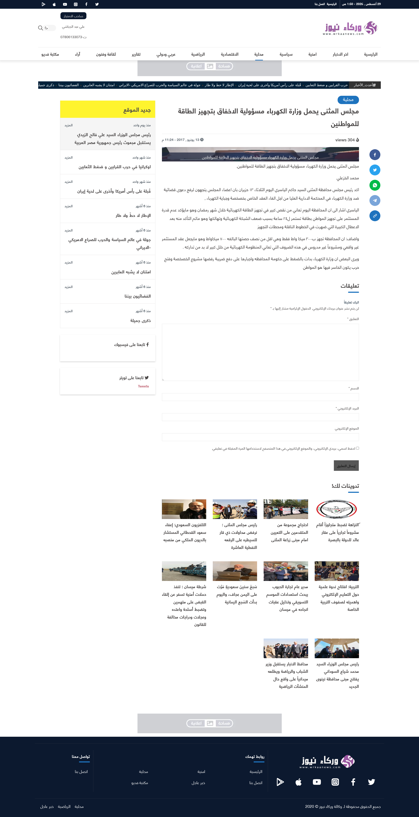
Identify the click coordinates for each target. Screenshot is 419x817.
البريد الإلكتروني (347, 408)
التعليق (353, 318)
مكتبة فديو (139, 782)
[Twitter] (374, 169)
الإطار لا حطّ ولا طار (235, 85)
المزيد (69, 125)
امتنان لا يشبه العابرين (115, 85)
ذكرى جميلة (61, 85)
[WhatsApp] (374, 185)
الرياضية (64, 806)
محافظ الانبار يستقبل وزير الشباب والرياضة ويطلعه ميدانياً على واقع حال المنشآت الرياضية (287, 675)
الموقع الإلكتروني (347, 428)
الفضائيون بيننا (84, 85)
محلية (348, 99)
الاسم (354, 388)
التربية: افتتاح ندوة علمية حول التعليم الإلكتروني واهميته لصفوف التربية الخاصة (339, 597)
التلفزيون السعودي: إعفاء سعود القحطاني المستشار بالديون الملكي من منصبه (184, 532)
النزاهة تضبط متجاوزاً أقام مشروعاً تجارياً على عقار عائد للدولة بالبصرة (337, 532)
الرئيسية (256, 771)
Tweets (143, 386)
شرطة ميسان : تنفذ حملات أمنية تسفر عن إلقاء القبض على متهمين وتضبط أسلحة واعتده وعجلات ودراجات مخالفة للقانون (184, 605)
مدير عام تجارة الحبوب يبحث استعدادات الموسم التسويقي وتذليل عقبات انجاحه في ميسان (287, 597)
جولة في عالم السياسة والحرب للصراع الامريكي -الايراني (175, 85)
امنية (201, 771)
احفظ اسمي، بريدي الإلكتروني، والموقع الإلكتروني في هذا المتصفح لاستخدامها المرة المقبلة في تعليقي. (283, 448)
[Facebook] (374, 154)
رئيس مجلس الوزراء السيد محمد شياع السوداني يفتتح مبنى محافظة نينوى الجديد (337, 675)
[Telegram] (374, 200)
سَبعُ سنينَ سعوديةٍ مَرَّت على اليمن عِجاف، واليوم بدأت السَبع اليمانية (237, 593)
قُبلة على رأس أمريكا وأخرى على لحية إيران (286, 85)
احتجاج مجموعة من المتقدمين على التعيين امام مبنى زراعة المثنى (289, 532)
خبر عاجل (198, 782)
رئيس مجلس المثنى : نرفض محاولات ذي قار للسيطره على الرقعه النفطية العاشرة (238, 536)
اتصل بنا (255, 782)
